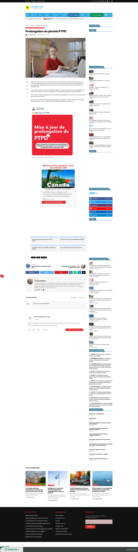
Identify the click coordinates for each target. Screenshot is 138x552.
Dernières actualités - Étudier (34, 485)
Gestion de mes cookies (61, 531)
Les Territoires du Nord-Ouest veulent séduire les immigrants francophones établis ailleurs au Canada (100, 328)
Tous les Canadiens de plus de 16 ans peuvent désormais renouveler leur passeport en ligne (100, 337)
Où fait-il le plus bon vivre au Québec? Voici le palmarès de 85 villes (100, 104)
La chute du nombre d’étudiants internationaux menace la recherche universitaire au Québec (100, 145)
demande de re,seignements (96, 413)
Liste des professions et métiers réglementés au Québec (39, 528)
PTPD (38, 257)
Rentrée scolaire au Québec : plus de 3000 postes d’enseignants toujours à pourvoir (99, 274)
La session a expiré (4, 546)
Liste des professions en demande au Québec (37, 520)
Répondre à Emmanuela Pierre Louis (75, 329)
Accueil (27, 25)
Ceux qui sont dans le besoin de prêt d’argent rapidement (98, 429)
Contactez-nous (59, 526)
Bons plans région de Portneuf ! (97, 449)
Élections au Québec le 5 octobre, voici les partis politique (100, 423)
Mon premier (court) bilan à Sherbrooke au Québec (99, 345)
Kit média (57, 520)
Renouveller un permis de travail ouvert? (99, 439)
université (44, 257)
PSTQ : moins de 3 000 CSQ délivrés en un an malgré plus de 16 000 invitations (100, 129)
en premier (82, 297)
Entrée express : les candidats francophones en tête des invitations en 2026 (102, 489)
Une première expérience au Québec (98, 454)
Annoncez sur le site (60, 523)
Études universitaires (38, 27)
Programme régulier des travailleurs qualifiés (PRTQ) (38, 523)
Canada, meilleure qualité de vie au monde (99, 80)
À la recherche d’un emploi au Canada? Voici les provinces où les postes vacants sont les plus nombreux (100, 300)
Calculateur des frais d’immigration (34, 536)
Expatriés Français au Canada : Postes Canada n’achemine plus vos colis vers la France (100, 96)
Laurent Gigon (30, 497)
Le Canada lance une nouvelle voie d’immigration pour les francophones (100, 291)
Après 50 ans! (92, 418)
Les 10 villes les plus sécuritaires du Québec (99, 73)
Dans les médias (59, 515)
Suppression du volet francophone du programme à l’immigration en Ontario (98, 318)
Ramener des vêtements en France (98, 458)
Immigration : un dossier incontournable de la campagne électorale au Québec (56, 490)
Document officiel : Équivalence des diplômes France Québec (100, 112)
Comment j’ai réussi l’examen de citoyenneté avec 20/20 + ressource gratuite (100, 444)
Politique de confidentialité (61, 528)
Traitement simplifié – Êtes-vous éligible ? (35, 531)
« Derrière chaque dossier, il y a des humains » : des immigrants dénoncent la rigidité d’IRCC (100, 137)
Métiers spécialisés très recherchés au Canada (37, 518)
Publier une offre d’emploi (32, 515)
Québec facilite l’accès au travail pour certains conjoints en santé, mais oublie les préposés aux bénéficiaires (100, 310)
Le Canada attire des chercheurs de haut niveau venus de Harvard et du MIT (34, 489)
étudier (33, 257)
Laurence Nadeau (32, 34)
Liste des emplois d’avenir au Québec (34, 526)
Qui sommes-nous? (60, 518)
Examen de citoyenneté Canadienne (34, 534)
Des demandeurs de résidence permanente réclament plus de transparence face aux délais (100, 121)
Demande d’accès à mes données (63, 534)
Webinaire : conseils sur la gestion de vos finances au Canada (99, 88)
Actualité (32, 25)
